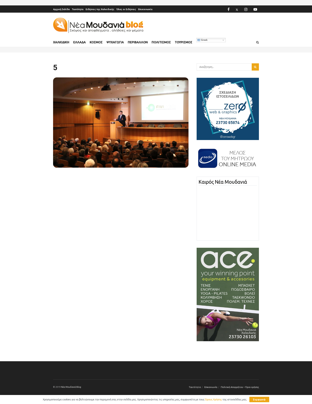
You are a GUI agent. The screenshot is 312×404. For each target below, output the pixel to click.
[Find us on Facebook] (228, 9)
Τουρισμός (183, 42)
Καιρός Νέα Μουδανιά (223, 182)
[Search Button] (257, 42)
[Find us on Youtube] (255, 9)
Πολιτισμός (161, 42)
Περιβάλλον (138, 42)
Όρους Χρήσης (213, 399)
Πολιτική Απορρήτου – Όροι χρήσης (240, 387)
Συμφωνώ (259, 399)
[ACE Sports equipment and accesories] (228, 294)
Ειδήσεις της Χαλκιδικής (100, 9)
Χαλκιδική (61, 42)
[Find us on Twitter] (237, 9)
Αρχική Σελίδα (61, 9)
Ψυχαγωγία (115, 42)
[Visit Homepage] (98, 25)
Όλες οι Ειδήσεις (126, 9)
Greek (203, 40)
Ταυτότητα (77, 9)
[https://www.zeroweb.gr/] (228, 108)
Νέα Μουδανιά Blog (71, 387)
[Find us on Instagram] (245, 9)
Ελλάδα (79, 42)
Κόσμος (96, 42)
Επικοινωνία (145, 9)
